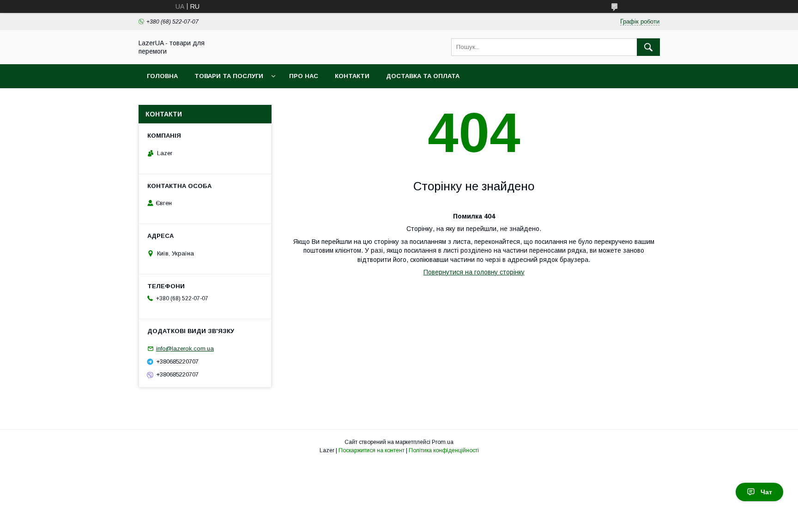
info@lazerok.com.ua (185, 348)
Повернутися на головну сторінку (474, 272)
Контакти (352, 76)
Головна (162, 76)
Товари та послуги (228, 76)
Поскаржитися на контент (372, 450)
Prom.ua (442, 442)
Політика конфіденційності (444, 450)
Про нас (303, 76)
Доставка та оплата (422, 76)
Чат (766, 492)
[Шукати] (648, 47)
